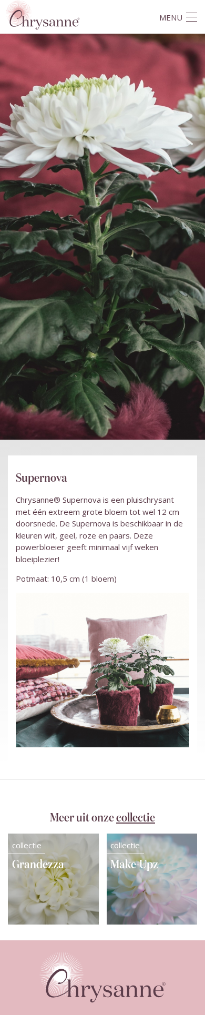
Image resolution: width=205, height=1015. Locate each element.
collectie (135, 818)
